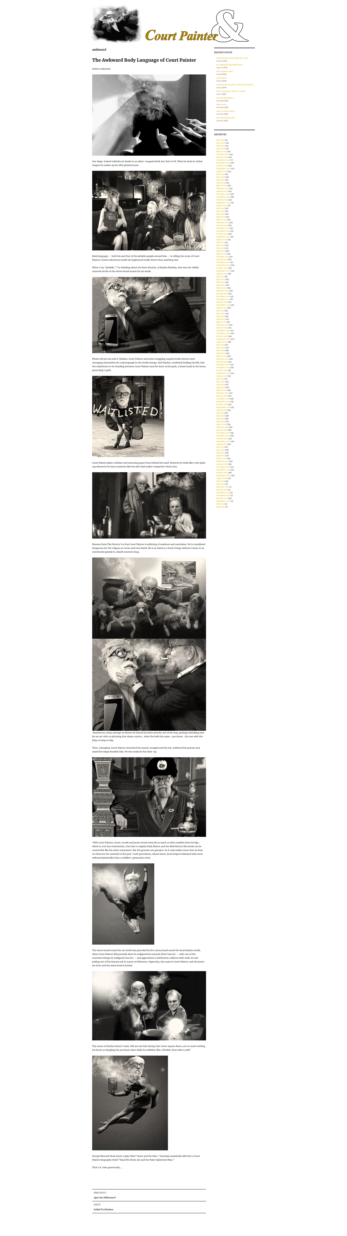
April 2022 (220, 285)
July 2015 (220, 504)
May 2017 (220, 453)
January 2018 (221, 430)
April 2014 (220, 507)
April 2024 (220, 217)
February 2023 (222, 257)
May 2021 (220, 316)
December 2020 (223, 330)
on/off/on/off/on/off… (226, 118)
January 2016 (222, 490)
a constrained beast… (225, 98)
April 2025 (220, 183)
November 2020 (223, 333)
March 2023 (221, 254)
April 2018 (220, 421)
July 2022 (220, 276)
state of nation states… (226, 111)
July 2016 (220, 481)
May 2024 (220, 214)
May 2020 (220, 350)
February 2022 (222, 291)
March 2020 (221, 356)
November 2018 (223, 401)
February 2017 (222, 461)
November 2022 (223, 265)
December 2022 (223, 262)
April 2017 (220, 455)
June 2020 (220, 347)
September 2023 (223, 237)
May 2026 (220, 146)
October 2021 (222, 302)
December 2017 (223, 433)
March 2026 (221, 151)
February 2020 (222, 359)
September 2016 (223, 475)
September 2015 (223, 501)
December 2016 (223, 467)
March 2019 (221, 390)
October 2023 (222, 234)
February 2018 (222, 427)
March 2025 (221, 185)
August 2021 (221, 308)
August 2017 (221, 444)
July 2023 (220, 242)
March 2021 (221, 322)
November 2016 (223, 470)
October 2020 (222, 336)
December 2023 (223, 228)
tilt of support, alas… (225, 71)
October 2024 (222, 200)
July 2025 (220, 174)
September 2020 (223, 339)
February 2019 (222, 393)
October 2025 (222, 166)
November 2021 (223, 299)
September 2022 (223, 271)
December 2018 (223, 399)
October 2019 (222, 370)
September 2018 (223, 407)
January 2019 (222, 396)
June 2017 (220, 450)
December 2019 (223, 365)
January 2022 (222, 293)
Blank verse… (222, 104)
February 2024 (222, 222)
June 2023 (220, 245)
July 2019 (220, 379)
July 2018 (220, 413)
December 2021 (223, 296)
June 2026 (220, 143)
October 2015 (222, 498)
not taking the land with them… (229, 65)
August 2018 (221, 410)
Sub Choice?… (222, 78)
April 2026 (220, 149)
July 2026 (220, 140)
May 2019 (220, 384)
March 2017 (221, 458)
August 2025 (221, 171)
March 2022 (221, 288)
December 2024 (223, 194)
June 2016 (220, 484)
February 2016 (222, 487)
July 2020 (220, 345)
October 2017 (222, 438)
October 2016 (222, 473)
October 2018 (222, 404)
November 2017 (223, 436)
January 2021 (221, 328)
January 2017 (221, 464)
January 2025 (222, 191)
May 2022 (220, 282)
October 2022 (222, 268)
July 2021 (220, 311)
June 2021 (220, 313)
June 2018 (220, 416)
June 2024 (220, 211)
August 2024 (221, 205)
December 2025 (223, 160)
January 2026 (222, 157)
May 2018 (220, 419)
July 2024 (220, 208)
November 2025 (223, 163)
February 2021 (222, 325)
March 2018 (221, 424)
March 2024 (221, 220)
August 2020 (221, 342)
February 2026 (222, 154)
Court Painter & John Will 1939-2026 (232, 58)
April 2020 (220, 353)
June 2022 (220, 279)
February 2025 (222, 188)
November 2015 (223, 495)
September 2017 (223, 441)
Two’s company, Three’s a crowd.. (231, 91)
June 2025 (220, 177)
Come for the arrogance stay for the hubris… (235, 85)
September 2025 (223, 168)
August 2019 (221, 376)
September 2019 (223, 373)
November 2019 (223, 367)
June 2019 (220, 382)
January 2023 (222, 259)
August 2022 (221, 274)
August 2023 (221, 239)
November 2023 (223, 231)
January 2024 (222, 225)
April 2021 (220, 319)
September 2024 (223, 203)
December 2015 (223, 492)
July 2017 (220, 447)
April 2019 (220, 387)
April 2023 (220, 251)
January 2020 (222, 362)
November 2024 (223, 197)
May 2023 (220, 248)
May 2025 (220, 180)
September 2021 (223, 305)
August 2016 (221, 478)
